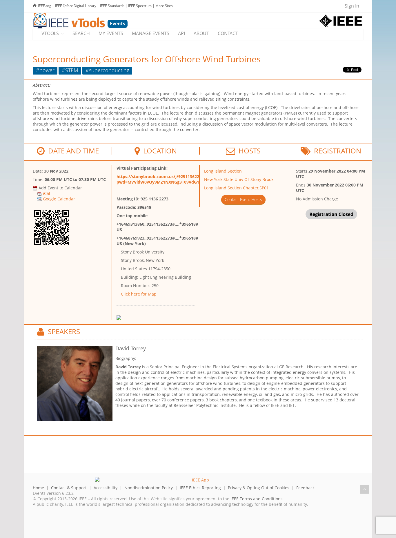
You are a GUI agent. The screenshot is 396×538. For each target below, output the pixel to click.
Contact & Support (69, 487)
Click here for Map (139, 294)
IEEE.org (44, 5)
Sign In (352, 6)
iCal (46, 193)
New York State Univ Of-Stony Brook (238, 179)
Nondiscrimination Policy (148, 487)
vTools (50, 33)
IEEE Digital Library (75, 5)
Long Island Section (223, 171)
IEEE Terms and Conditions (256, 498)
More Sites (164, 5)
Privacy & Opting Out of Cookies (258, 487)
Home (38, 487)
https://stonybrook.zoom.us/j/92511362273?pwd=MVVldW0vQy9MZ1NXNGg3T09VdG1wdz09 (164, 179)
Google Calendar (59, 199)
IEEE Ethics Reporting (200, 487)
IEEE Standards (112, 5)
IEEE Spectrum (140, 5)
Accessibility (105, 487)
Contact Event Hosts (243, 199)
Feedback (305, 487)
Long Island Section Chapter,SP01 (236, 188)
